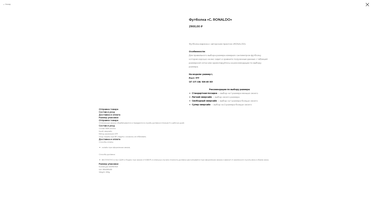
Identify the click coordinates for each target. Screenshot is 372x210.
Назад (7, 4)
